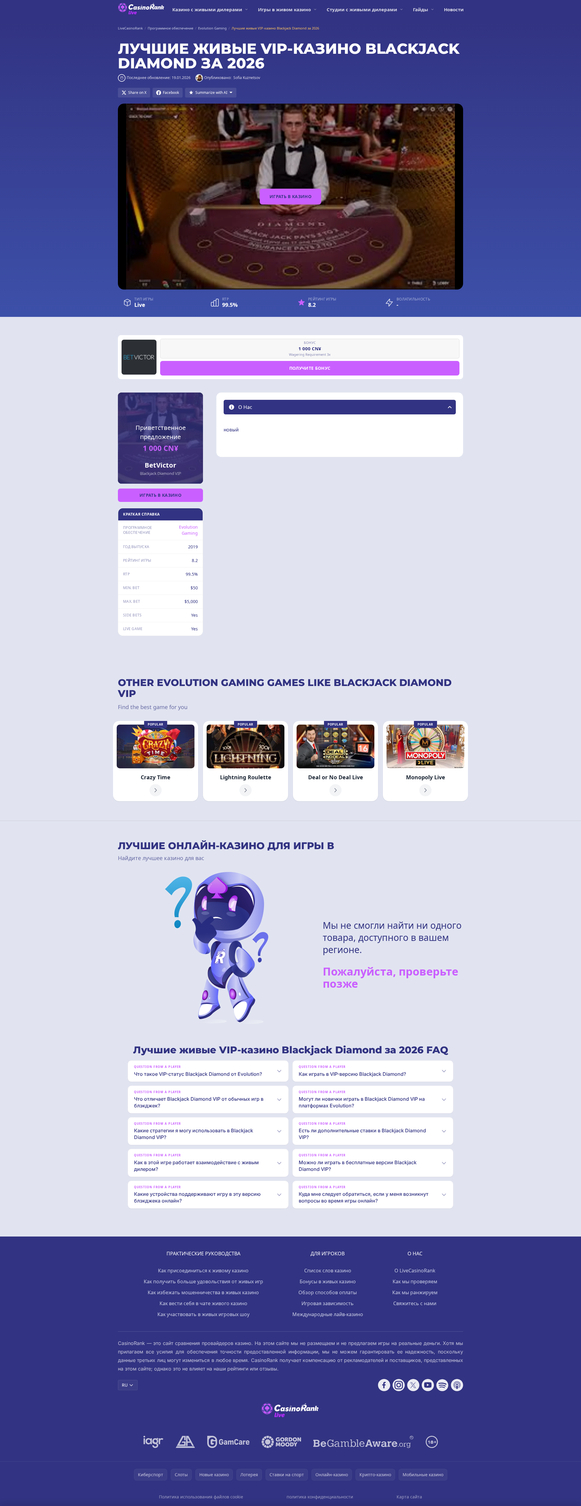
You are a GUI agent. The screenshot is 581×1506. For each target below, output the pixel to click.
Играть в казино (290, 196)
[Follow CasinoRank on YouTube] (428, 1385)
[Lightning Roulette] (245, 761)
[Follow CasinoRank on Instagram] (399, 1385)
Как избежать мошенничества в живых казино (203, 1292)
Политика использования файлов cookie (201, 1497)
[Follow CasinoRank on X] (413, 1385)
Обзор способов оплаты (327, 1292)
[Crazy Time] (155, 761)
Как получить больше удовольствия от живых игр (203, 1281)
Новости (454, 9)
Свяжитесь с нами (414, 1303)
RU (125, 1385)
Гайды (420, 9)
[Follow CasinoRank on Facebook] (384, 1385)
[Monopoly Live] (425, 761)
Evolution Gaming (188, 530)
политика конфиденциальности (320, 1497)
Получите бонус (310, 368)
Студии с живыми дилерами (362, 9)
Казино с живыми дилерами (207, 9)
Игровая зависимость (327, 1303)
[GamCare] (228, 1442)
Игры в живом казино (284, 9)
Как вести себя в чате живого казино (203, 1303)
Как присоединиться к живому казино (203, 1270)
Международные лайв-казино (327, 1314)
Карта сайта (409, 1497)
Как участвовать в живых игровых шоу (203, 1314)
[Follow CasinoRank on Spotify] (442, 1385)
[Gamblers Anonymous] (185, 1442)
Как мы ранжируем (415, 1292)
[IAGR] (153, 1442)
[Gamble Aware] (363, 1442)
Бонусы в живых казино (328, 1281)
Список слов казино (327, 1270)
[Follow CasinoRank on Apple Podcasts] (457, 1385)
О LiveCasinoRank (414, 1270)
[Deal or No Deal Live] (335, 761)
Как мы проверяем (415, 1281)
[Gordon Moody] (281, 1442)
